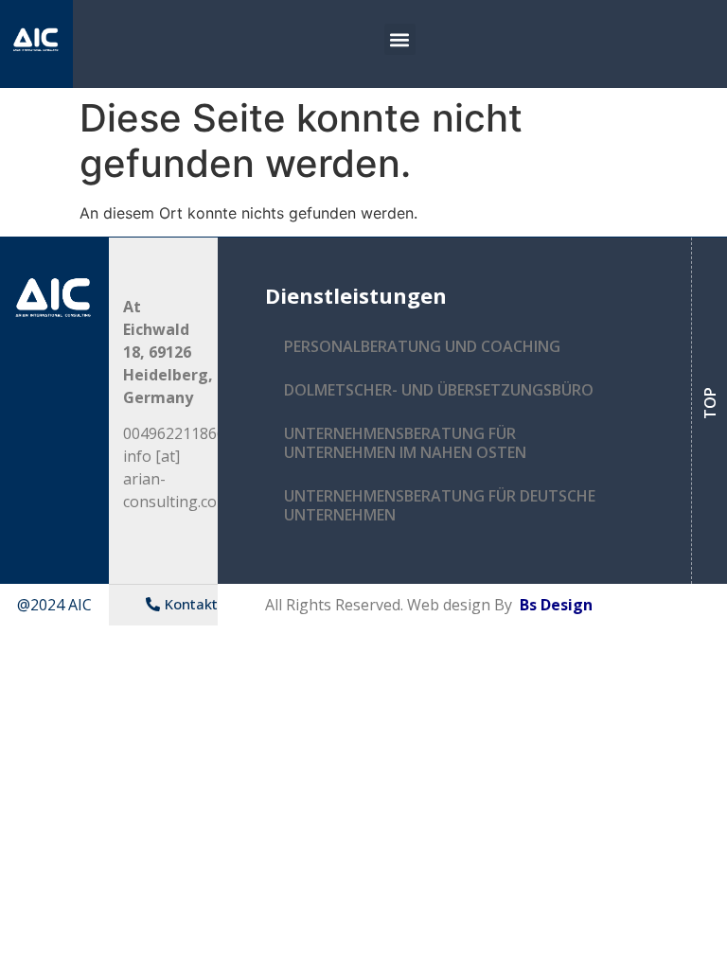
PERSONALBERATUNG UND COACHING (422, 346)
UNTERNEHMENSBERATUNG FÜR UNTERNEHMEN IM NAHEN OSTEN (405, 443)
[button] (400, 39)
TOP (709, 403)
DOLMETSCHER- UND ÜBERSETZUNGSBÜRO (439, 389)
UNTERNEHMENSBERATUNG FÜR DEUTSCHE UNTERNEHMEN (439, 505)
